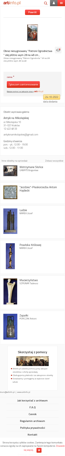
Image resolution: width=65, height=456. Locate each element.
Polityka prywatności (32, 428)
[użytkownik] (54, 3)
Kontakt (32, 435)
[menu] (61, 3)
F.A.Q (33, 407)
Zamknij (39, 450)
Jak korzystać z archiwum (32, 400)
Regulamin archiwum (32, 421)
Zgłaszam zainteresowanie (23, 84)
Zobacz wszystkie (54, 160)
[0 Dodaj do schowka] (58, 50)
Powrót (32, 12)
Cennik (32, 414)
